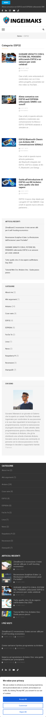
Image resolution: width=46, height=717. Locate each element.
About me (9, 292)
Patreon (8, 447)
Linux (7, 342)
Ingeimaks (24, 70)
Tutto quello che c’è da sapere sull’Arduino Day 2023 (26, 601)
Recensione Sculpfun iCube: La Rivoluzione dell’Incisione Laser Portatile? (27, 576)
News (6, 2)
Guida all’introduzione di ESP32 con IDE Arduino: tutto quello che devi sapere (31, 183)
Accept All (23, 699)
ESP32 (7, 321)
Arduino (8, 306)
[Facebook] (2, 11)
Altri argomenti (11, 299)
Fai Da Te (8, 335)
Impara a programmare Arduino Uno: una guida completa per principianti (22, 658)
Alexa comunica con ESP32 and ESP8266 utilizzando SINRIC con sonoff (30, 100)
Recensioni (9, 363)
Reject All (23, 712)
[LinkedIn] (6, 11)
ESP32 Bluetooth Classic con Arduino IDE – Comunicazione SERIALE (31, 142)
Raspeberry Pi (10, 356)
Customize (23, 706)
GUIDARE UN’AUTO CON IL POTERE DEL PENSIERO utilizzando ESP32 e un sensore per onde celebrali (31, 59)
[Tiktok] (18, 11)
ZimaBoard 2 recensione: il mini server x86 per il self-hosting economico (27, 564)
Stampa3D (9, 370)
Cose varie (9, 313)
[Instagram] (10, 11)
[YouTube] (14, 11)
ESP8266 (8, 328)
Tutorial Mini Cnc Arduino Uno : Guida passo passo (27, 613)
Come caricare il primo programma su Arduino (22, 645)
